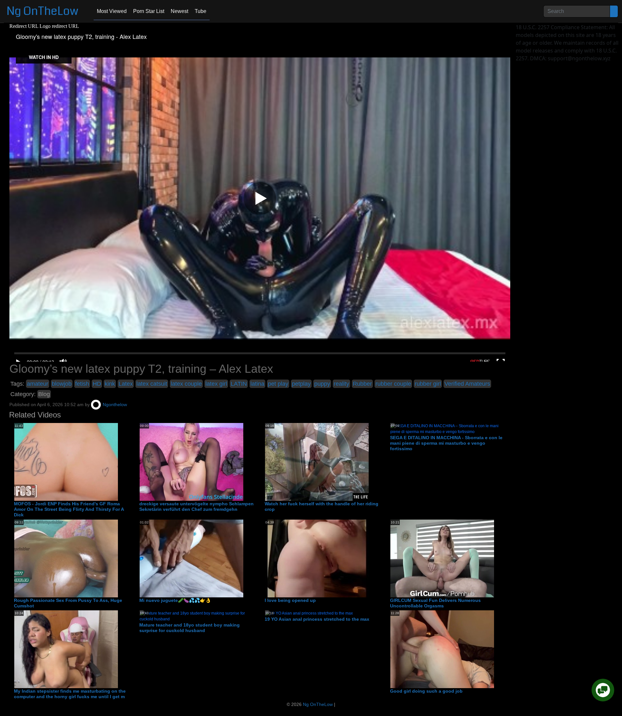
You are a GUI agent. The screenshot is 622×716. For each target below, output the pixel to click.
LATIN (239, 384)
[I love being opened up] (317, 558)
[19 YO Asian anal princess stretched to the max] (309, 613)
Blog (44, 394)
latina (257, 384)
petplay (301, 384)
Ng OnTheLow (42, 11)
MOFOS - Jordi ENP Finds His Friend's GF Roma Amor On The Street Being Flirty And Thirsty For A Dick (69, 509)
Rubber (362, 384)
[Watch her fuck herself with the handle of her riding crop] (317, 462)
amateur (37, 384)
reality (341, 384)
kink (110, 384)
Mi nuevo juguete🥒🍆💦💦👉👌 (175, 600)
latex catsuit (151, 384)
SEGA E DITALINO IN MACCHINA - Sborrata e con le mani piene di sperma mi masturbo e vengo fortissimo (446, 443)
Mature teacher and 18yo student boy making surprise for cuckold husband (189, 627)
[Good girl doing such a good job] (442, 649)
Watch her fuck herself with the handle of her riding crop (321, 506)
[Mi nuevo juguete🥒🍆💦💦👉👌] (191, 558)
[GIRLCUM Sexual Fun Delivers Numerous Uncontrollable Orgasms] (442, 558)
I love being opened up (290, 600)
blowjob (62, 384)
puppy (322, 384)
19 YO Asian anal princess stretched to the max (317, 619)
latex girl (216, 384)
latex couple (186, 384)
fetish (82, 384)
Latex (126, 384)
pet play (278, 384)
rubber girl (428, 384)
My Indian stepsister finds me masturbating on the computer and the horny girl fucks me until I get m (70, 693)
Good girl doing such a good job (426, 691)
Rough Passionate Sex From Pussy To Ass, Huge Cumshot (68, 603)
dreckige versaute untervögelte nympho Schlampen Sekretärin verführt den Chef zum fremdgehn (196, 506)
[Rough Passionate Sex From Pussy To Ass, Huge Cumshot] (66, 558)
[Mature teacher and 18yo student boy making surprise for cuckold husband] (197, 616)
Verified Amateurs (467, 384)
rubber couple (393, 384)
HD (97, 384)
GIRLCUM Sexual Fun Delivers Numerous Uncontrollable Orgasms (435, 603)
